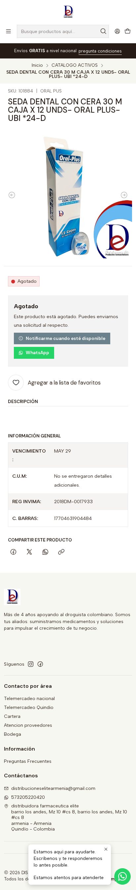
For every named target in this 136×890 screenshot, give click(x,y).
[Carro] (127, 31)
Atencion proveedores (28, 725)
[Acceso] (117, 31)
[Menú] (8, 31)
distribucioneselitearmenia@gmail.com (53, 788)
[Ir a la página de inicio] (68, 12)
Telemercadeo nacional (29, 698)
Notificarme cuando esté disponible (65, 338)
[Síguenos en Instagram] (30, 664)
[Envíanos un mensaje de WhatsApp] (122, 876)
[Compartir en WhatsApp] (45, 552)
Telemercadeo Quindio (28, 707)
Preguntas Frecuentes (27, 761)
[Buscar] (103, 31)
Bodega (12, 734)
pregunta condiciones (100, 51)
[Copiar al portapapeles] (61, 552)
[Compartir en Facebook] (13, 552)
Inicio (37, 65)
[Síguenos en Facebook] (40, 664)
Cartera (12, 716)
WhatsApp (37, 352)
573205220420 (28, 797)
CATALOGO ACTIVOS (74, 65)
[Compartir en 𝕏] (29, 552)
